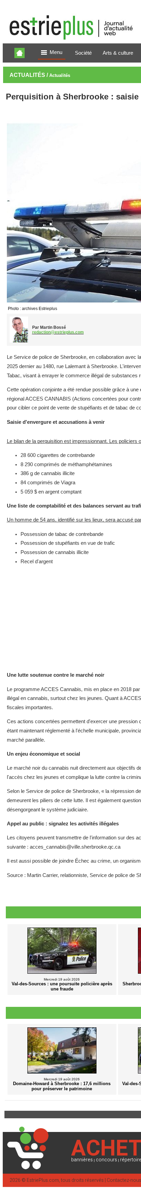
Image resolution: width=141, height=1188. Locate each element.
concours (106, 1159)
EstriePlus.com (43, 1180)
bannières (82, 1159)
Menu (56, 52)
